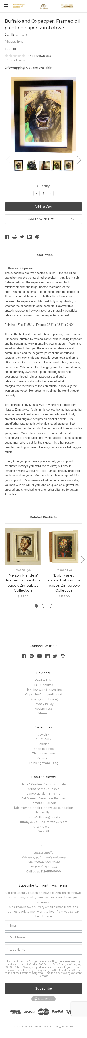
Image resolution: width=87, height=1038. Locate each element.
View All (43, 831)
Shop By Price (44, 749)
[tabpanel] (23, 563)
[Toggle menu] (6, 6)
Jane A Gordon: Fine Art (43, 793)
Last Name (17, 949)
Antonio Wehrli (43, 826)
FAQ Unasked (43, 685)
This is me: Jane (43, 753)
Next (79, 159)
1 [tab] (36, 606)
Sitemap (43, 713)
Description (43, 255)
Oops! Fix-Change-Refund (43, 694)
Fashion (44, 744)
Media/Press (43, 708)
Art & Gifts (43, 739)
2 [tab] (43, 606)
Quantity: (43, 186)
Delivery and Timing (44, 699)
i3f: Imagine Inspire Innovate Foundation (43, 808)
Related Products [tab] (43, 517)
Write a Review (15, 60)
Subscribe (43, 988)
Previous (8, 159)
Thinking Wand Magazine (43, 690)
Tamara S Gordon (43, 803)
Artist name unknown (43, 789)
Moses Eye (43, 812)
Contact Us (43, 680)
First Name (17, 937)
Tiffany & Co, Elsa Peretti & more (43, 822)
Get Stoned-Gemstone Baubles (43, 798)
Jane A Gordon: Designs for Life (43, 784)
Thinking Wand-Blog (43, 763)
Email (13, 925)
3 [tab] (50, 606)
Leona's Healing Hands (43, 817)
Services (43, 758)
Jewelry (43, 734)
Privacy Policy (43, 704)
